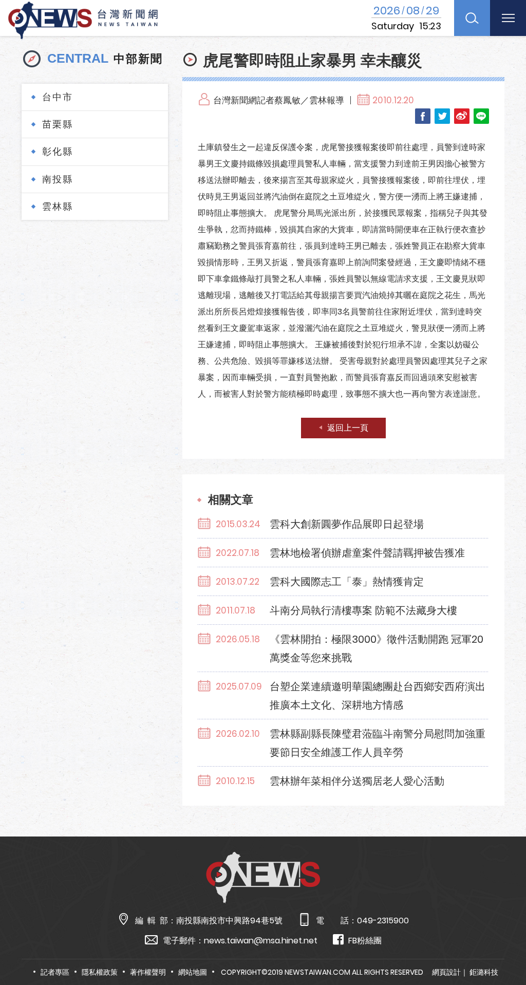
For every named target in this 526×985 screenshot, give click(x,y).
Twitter (442, 116)
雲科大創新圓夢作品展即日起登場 (347, 524)
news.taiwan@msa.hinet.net (260, 940)
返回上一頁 (347, 428)
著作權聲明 (148, 972)
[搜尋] (472, 18)
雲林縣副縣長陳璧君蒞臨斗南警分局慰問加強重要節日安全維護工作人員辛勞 (377, 743)
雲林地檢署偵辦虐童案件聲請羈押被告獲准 (367, 553)
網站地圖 (192, 972)
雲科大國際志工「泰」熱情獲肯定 (347, 581)
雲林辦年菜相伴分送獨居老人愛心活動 (357, 781)
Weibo (461, 116)
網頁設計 (446, 972)
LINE (481, 116)
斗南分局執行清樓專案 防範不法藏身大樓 (363, 610)
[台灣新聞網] (83, 19)
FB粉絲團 (365, 940)
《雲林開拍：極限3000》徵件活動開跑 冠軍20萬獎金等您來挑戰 (376, 648)
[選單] (508, 18)
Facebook (422, 116)
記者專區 (55, 972)
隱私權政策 (100, 972)
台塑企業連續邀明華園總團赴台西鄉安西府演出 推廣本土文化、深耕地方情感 (377, 695)
